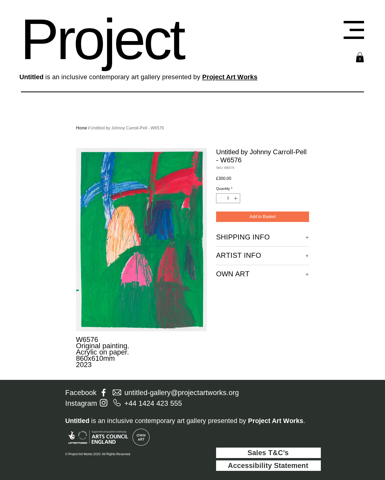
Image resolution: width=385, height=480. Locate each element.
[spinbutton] (228, 198)
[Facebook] (103, 392)
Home (81, 128)
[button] (354, 30)
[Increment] (236, 198)
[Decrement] (220, 198)
